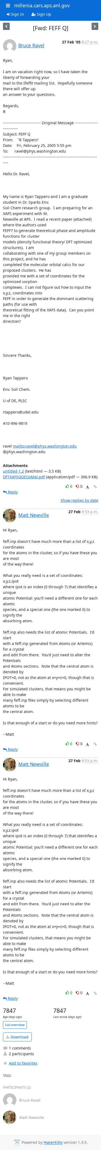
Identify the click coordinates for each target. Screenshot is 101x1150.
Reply (12, 492)
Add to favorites (23, 1063)
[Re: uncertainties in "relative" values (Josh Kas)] (6, 26)
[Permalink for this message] (95, 486)
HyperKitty (53, 1142)
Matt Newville (33, 515)
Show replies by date (79, 500)
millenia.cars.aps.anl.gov (42, 5)
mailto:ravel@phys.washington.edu (45, 446)
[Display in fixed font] (87, 487)
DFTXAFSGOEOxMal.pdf (24, 476)
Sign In (17, 14)
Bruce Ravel (31, 45)
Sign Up (43, 14)
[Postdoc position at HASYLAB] (95, 26)
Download (19, 1037)
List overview (15, 1025)
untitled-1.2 (13, 471)
